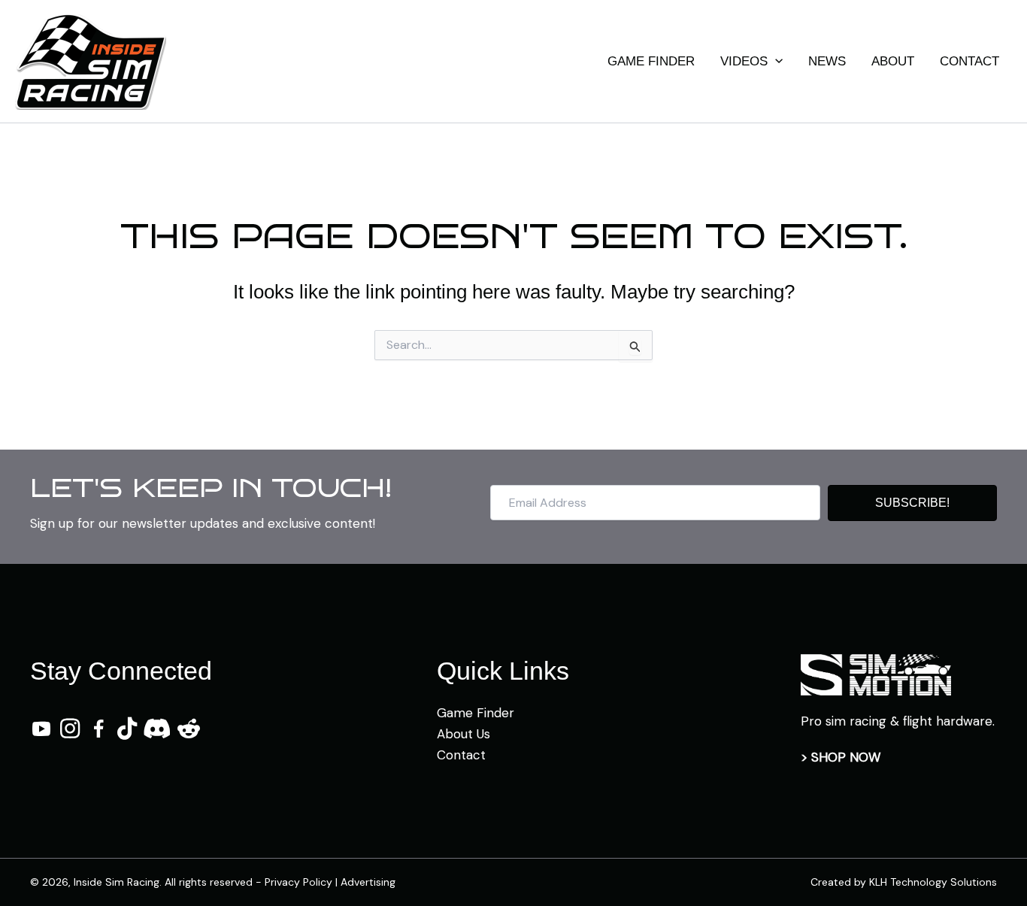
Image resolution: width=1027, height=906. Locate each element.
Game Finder (475, 712)
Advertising (368, 882)
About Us (463, 734)
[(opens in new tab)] (876, 673)
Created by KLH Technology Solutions (903, 882)
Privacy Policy (298, 882)
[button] (775, 61)
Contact (461, 755)
